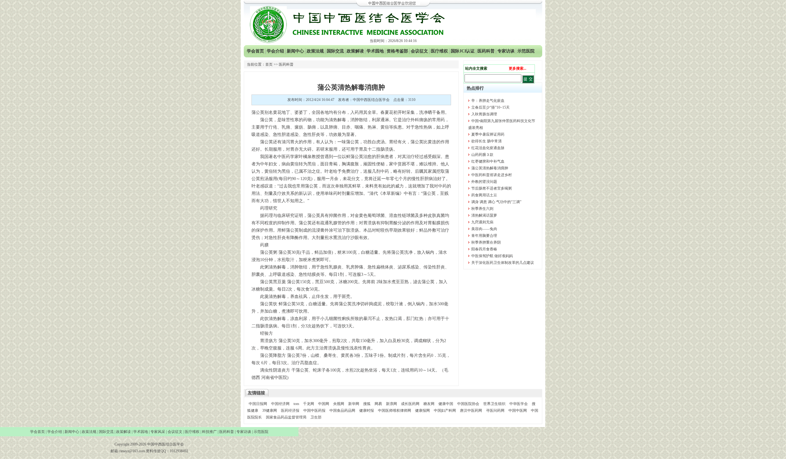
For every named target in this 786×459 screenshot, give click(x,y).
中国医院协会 (468, 404)
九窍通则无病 (482, 222)
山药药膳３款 (482, 154)
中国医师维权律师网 (395, 410)
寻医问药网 (495, 410)
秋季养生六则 (482, 208)
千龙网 (308, 404)
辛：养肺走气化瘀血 (487, 100)
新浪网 (391, 404)
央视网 (338, 404)
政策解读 (355, 51)
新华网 (353, 404)
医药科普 (486, 51)
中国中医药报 (314, 410)
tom (296, 404)
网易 (378, 404)
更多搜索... (517, 68)
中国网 (323, 404)
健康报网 (422, 410)
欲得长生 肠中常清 (486, 141)
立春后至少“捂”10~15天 (490, 107)
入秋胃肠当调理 (484, 114)
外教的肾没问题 (484, 181)
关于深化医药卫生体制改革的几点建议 (502, 262)
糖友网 (428, 404)
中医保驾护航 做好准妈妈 (492, 256)
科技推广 (209, 432)
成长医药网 (410, 404)
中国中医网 (517, 410)
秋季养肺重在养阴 (486, 242)
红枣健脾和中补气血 (487, 161)
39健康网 (269, 410)
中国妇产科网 (445, 410)
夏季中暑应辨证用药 (487, 134)
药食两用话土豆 (484, 195)
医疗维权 (439, 51)
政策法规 (315, 51)
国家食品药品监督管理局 (286, 417)
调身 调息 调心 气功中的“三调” (496, 202)
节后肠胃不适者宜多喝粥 (491, 188)
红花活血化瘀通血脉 (487, 148)
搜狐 (367, 404)
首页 (269, 64)
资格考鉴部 (397, 51)
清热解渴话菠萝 (484, 215)
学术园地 (375, 51)
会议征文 (419, 51)
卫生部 (315, 417)
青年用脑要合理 (484, 235)
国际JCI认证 (463, 51)
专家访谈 (506, 51)
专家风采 (157, 432)
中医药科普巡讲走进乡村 (491, 175)
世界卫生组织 (494, 404)
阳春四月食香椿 (484, 249)
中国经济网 (280, 404)
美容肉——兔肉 (484, 229)
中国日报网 (258, 404)
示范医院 (526, 51)
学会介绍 (275, 51)
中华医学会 (518, 404)
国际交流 (335, 51)
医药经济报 (290, 410)
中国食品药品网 (342, 410)
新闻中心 (295, 51)
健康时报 (366, 410)
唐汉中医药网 (471, 410)
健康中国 (445, 404)
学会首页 (255, 51)
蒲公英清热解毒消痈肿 (489, 168)
